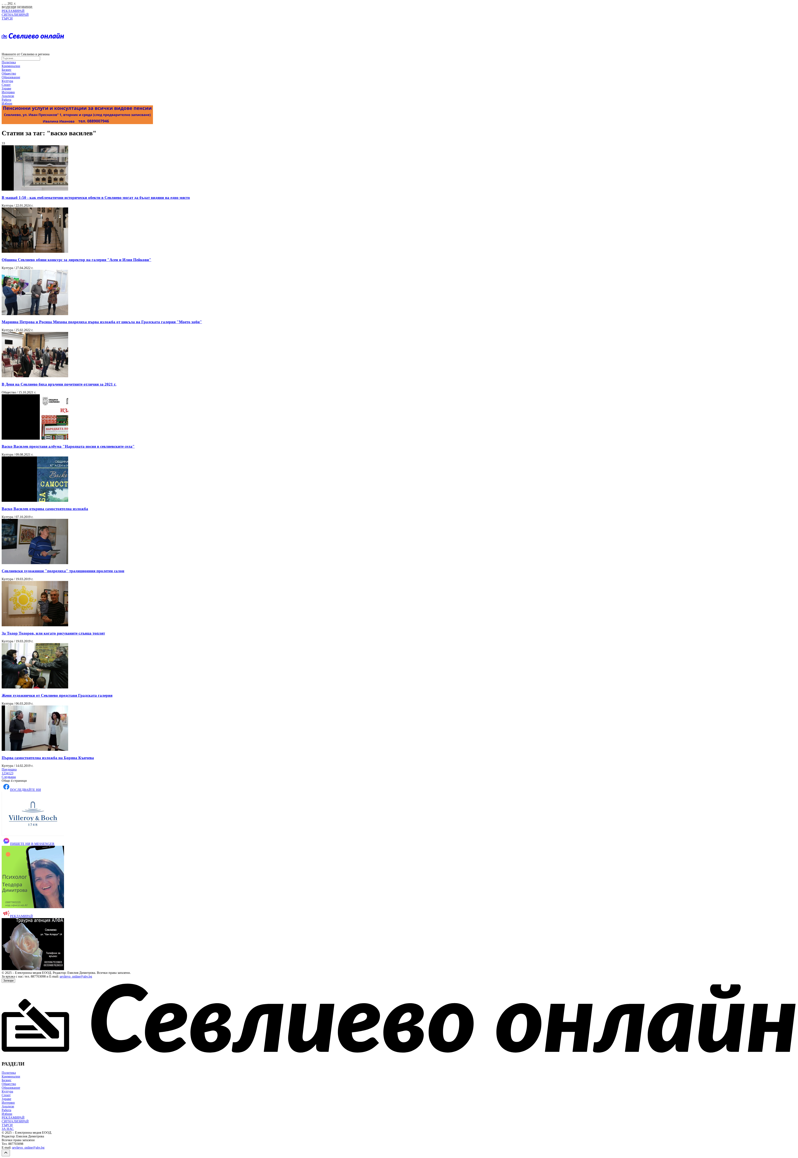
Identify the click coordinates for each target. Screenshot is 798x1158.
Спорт (6, 84)
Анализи (8, 96)
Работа (6, 99)
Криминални (11, 66)
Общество (9, 73)
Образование (11, 77)
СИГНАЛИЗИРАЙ (15, 14)
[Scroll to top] (6, 1152)
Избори (7, 103)
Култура (7, 81)
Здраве (6, 88)
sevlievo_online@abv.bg (76, 976)
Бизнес (6, 70)
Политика (9, 62)
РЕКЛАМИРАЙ (13, 11)
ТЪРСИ (7, 18)
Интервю (8, 92)
